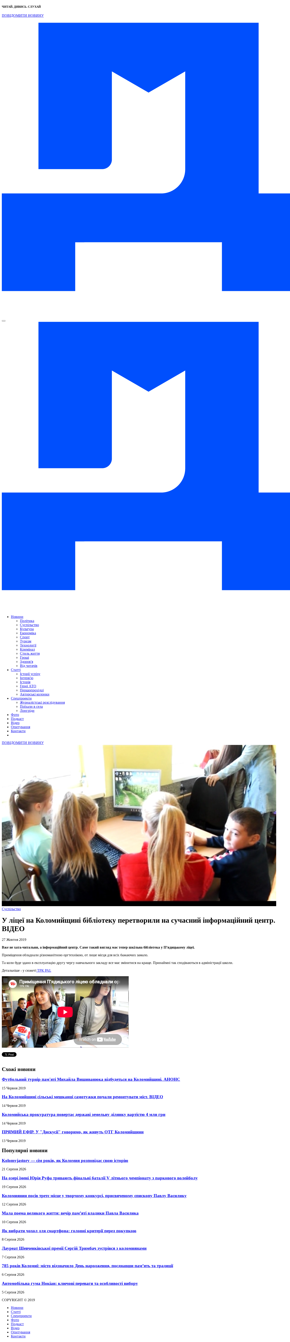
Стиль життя (30, 653)
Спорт (25, 637)
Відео (15, 723)
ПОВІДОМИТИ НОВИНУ (23, 15)
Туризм (25, 641)
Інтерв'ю (26, 678)
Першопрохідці (32, 690)
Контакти (18, 731)
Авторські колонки (34, 694)
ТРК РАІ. (43, 970)
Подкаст (17, 719)
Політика (27, 621)
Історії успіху (30, 674)
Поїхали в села (31, 706)
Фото (15, 715)
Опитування (20, 727)
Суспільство (29, 625)
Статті (16, 670)
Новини (17, 617)
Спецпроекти (21, 698)
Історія (25, 682)
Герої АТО (28, 686)
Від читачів (28, 666)
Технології (28, 645)
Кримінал (27, 649)
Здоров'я (26, 662)
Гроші (24, 657)
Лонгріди (27, 710)
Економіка (28, 633)
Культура (27, 629)
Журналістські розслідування (42, 702)
